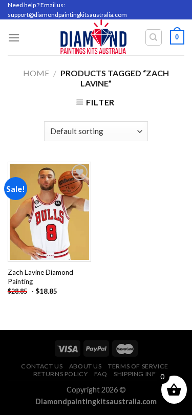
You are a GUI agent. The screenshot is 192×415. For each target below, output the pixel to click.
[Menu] (14, 37)
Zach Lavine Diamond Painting (40, 277)
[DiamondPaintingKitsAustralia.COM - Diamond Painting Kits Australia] (93, 37)
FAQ (101, 374)
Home (36, 73)
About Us (85, 366)
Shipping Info (137, 374)
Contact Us (41, 366)
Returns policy (60, 374)
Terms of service (138, 366)
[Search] (153, 37)
